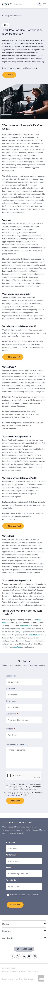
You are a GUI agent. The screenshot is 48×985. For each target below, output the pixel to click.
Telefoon (9, 729)
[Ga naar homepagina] (12, 3)
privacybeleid (12, 795)
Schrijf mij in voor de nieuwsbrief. (24, 895)
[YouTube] (29, 956)
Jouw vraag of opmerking (17, 744)
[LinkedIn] (24, 956)
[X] (18, 956)
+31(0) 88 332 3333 (24, 949)
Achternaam (11, 701)
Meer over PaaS (14, 526)
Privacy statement (9, 971)
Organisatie (11, 676)
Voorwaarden (33, 971)
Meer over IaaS (14, 357)
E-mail (8, 867)
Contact (22, 971)
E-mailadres (11, 714)
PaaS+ (10, 75)
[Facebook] (13, 956)
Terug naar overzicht (13, 16)
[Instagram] (35, 956)
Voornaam (10, 688)
